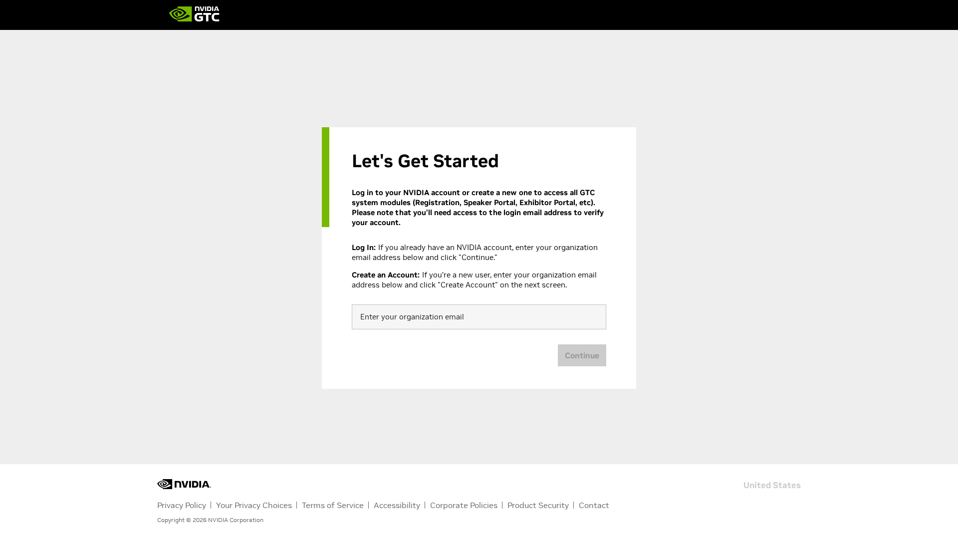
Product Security (538, 505)
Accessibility (397, 505)
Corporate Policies (463, 505)
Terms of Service (333, 505)
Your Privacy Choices (254, 505)
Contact (594, 505)
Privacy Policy (181, 505)
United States (772, 484)
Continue (582, 355)
